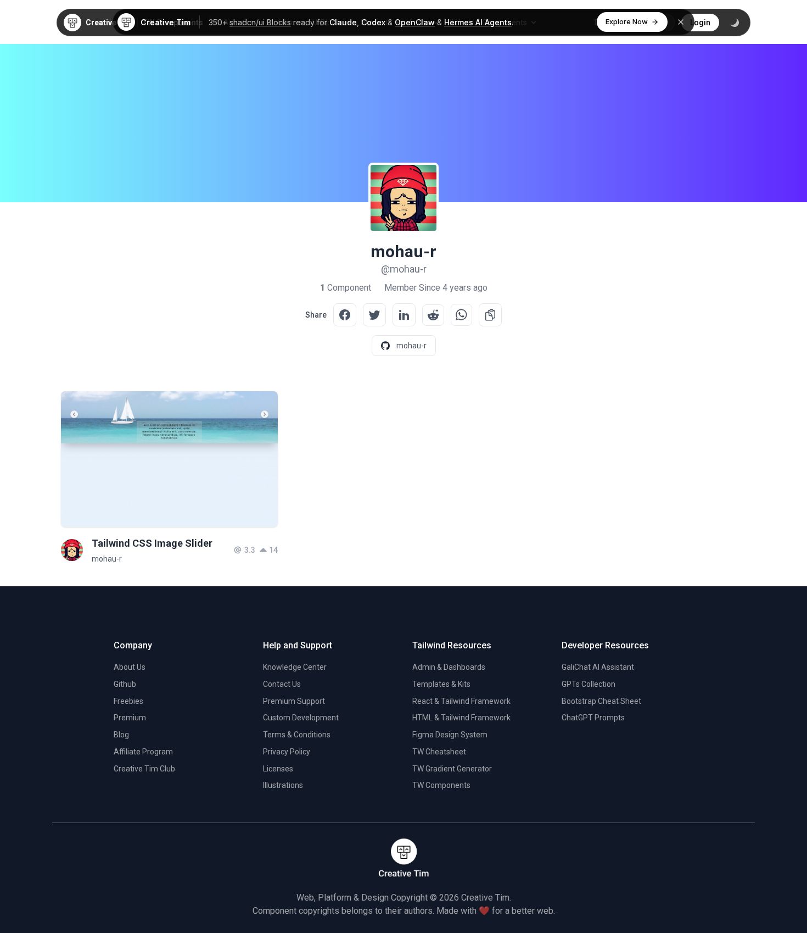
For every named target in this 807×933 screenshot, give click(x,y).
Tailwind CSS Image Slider (152, 543)
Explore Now (627, 21)
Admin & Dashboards (448, 667)
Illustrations (283, 785)
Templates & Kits (441, 684)
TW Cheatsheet (439, 751)
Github (125, 684)
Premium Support (294, 701)
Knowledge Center (295, 667)
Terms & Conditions (296, 734)
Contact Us (282, 684)
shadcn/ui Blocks (260, 22)
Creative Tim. (486, 897)
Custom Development (301, 717)
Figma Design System (449, 734)
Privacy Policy (286, 751)
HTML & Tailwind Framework (461, 717)
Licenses (278, 768)
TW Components (441, 785)
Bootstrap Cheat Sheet (601, 701)
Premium (130, 717)
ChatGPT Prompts (593, 717)
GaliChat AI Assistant (598, 667)
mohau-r (107, 558)
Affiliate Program (143, 751)
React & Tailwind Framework (461, 701)
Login (700, 22)
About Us (129, 667)
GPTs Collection (588, 684)
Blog (121, 734)
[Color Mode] (734, 22)
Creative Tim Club (144, 768)
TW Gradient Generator (452, 768)
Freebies (128, 701)
